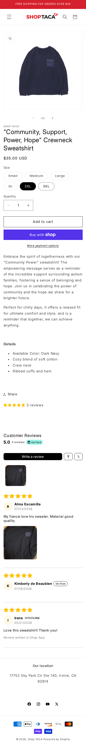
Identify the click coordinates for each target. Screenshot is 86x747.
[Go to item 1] (15, 475)
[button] (9, 17)
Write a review (33, 456)
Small (15, 177)
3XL (46, 186)
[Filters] (68, 456)
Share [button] (12, 394)
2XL (28, 186)
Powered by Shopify (56, 739)
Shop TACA (35, 739)
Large (62, 177)
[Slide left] (33, 118)
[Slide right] (52, 118)
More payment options (43, 245)
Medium (39, 177)
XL (13, 187)
